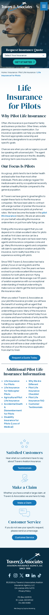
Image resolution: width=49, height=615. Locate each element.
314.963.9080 (24, 603)
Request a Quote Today (24, 357)
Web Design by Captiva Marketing (24, 608)
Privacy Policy (24, 591)
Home (4, 72)
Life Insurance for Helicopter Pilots (11, 391)
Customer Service (24, 537)
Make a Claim (24, 502)
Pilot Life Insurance (27, 72)
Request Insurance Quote (24, 50)
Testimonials (24, 467)
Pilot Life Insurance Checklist (34, 391)
